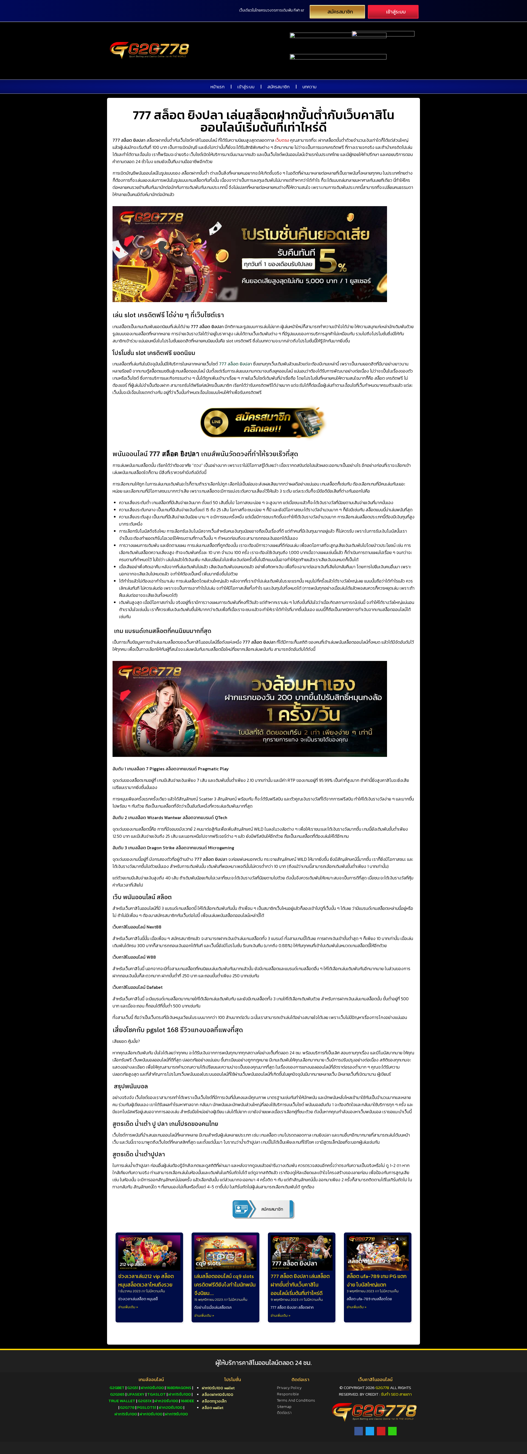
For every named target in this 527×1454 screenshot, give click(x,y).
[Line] (392, 1431)
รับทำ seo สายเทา (396, 1394)
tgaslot (156, 1394)
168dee (187, 1401)
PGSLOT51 (146, 1407)
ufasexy (136, 1394)
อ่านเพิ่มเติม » (128, 1307)
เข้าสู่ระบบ (245, 86)
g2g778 (127, 1407)
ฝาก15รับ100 (179, 1394)
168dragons (178, 1387)
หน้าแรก (218, 86)
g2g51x (145, 1401)
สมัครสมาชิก (278, 86)
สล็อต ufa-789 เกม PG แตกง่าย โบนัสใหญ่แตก (377, 1280)
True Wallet (121, 1401)
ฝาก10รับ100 (152, 1387)
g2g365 (117, 1394)
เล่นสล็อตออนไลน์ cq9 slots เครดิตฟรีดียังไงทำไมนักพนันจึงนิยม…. (225, 1284)
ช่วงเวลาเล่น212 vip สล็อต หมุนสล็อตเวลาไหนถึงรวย (146, 1280)
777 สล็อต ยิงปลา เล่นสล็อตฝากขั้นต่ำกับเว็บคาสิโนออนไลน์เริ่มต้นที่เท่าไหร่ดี (300, 1284)
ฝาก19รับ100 (176, 1414)
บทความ (309, 86)
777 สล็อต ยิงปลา (235, 363)
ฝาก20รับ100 (166, 1401)
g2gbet (117, 1387)
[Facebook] (358, 1431)
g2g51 (132, 1387)
